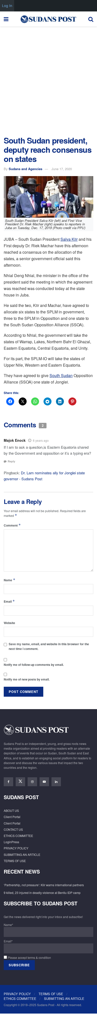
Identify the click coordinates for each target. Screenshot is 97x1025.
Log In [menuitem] (7, 5)
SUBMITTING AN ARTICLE (22, 854)
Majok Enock (15, 440)
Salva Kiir (69, 239)
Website (9, 623)
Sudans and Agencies (25, 168)
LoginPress (11, 842)
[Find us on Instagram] (32, 781)
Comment (12, 525)
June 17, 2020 (61, 168)
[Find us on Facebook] (8, 781)
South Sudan (61, 375)
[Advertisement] (48, 79)
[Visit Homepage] (48, 19)
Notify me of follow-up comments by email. (34, 664)
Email (9, 601)
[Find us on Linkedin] (56, 781)
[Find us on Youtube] (44, 781)
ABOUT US (11, 810)
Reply (11, 461)
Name (9, 580)
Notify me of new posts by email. (26, 679)
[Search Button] (90, 18)
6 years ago (41, 440)
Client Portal (12, 817)
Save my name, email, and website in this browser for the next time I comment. (49, 646)
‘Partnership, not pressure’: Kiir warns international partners (44, 885)
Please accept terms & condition (29, 957)
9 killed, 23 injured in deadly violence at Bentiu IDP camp (42, 892)
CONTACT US (13, 829)
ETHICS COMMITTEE (18, 835)
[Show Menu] (6, 18)
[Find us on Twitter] (20, 781)
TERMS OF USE (15, 861)
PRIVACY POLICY (16, 848)
